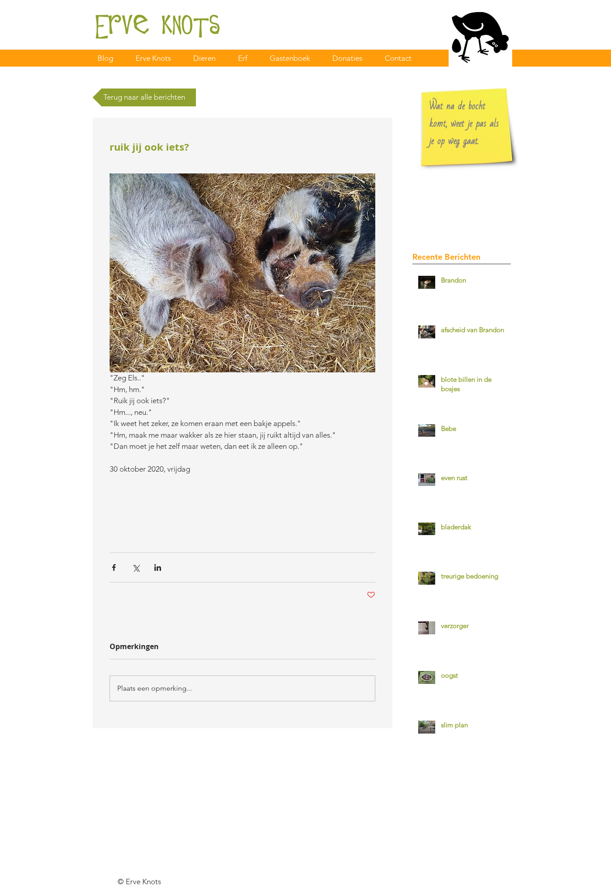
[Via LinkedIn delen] (157, 567)
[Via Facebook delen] (114, 567)
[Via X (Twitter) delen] (136, 567)
